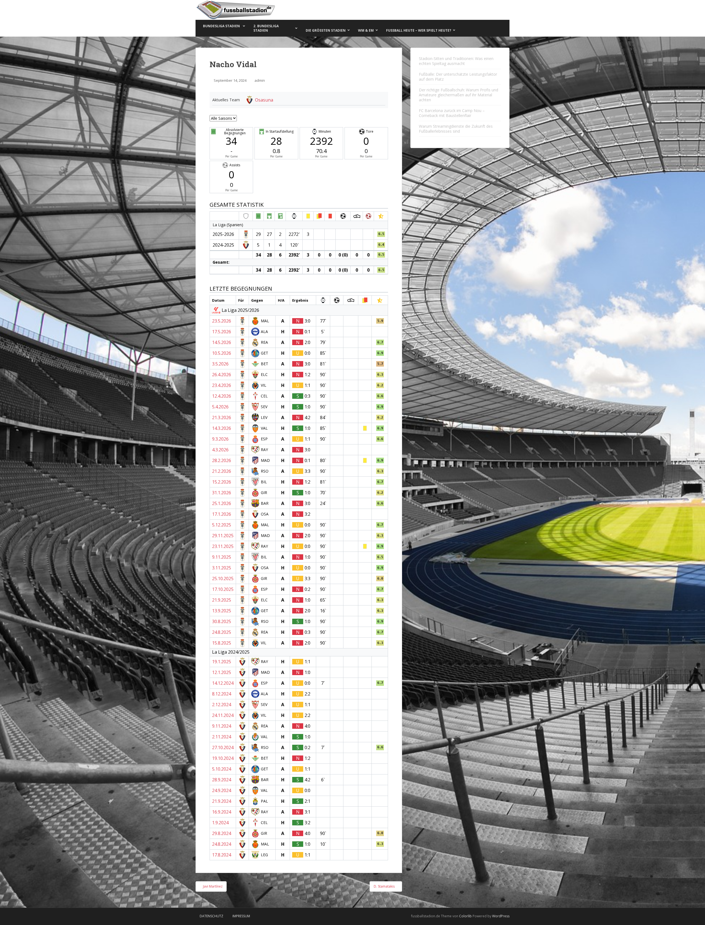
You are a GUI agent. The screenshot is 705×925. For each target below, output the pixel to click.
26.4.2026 (221, 374)
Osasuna (264, 100)
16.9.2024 (221, 812)
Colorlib (465, 916)
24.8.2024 (221, 844)
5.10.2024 (221, 769)
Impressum (241, 916)
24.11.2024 (223, 715)
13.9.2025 (221, 610)
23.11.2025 (223, 546)
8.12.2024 (221, 694)
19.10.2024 (223, 758)
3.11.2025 (221, 568)
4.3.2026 (220, 449)
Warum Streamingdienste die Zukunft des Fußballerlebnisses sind (456, 129)
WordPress (500, 916)
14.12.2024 (223, 683)
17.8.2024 (221, 855)
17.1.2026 (221, 514)
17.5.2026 (221, 331)
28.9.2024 (221, 779)
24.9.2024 (221, 790)
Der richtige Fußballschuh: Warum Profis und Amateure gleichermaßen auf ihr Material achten (458, 94)
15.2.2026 (221, 482)
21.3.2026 (221, 417)
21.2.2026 (221, 471)
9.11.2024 (221, 726)
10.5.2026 (221, 353)
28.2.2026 (221, 460)
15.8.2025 (221, 643)
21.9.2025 (221, 600)
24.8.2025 (221, 632)
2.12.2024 (221, 704)
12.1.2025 (221, 672)
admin (259, 80)
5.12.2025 (221, 525)
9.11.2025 (221, 557)
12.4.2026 (221, 396)
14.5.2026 (221, 342)
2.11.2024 (221, 737)
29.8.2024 (221, 833)
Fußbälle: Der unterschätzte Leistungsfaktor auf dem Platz (458, 77)
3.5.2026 (220, 364)
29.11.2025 (223, 535)
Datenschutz (211, 916)
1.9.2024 (220, 822)
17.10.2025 (223, 589)
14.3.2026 (221, 428)
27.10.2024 (223, 747)
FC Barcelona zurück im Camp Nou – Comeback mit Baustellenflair (452, 113)
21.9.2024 (221, 801)
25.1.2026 (221, 503)
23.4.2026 (221, 385)
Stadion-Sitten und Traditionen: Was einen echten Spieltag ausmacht (456, 61)
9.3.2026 (220, 439)
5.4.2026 (220, 407)
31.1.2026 (221, 492)
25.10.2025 (223, 578)
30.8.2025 (221, 621)
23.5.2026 (221, 321)
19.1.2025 (221, 661)
